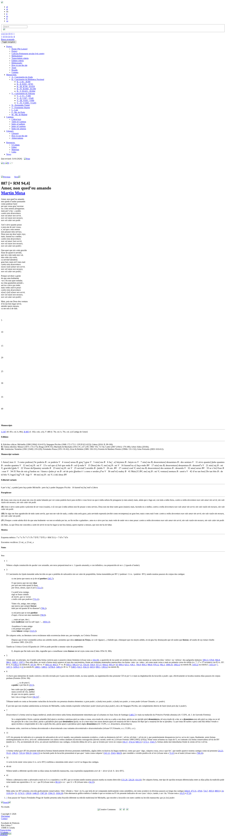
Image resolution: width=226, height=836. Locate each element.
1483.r (58, 667)
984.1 (8, 662)
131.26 (124, 780)
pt (7, 9)
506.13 (75, 665)
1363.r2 (104, 667)
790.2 (43, 608)
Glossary (15, 133)
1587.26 (43, 793)
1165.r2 (195, 665)
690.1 (98, 667)
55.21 (8, 753)
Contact (4, 818)
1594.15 (51, 793)
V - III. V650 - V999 (25, 100)
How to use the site (19, 65)
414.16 (138, 780)
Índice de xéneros (19, 129)
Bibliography (17, 63)
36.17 (125, 742)
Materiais (15, 149)
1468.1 (37, 667)
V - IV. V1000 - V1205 (26, 103)
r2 (22, 667)
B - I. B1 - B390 (23, 82)
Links (14, 152)
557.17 (98, 665)
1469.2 (44, 667)
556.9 (92, 665)
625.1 (127, 665)
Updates (15, 72)
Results (15, 70)
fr (7, 18)
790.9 (42, 615)
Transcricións (5, 830)
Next (16, 177)
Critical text (16, 119)
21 (81, 665)
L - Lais (15, 110)
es (7, 16)
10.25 (182, 793)
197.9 (32, 665)
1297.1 (22, 662)
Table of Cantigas (19, 122)
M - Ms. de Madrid (19, 115)
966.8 (217, 660)
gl (7, 7)
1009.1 (15, 662)
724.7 (205, 791)
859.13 (46, 622)
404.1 (55, 665)
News (8, 154)
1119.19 (9, 793)
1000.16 (169, 665)
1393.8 (28, 793)
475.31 (193, 791)
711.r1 (39, 588)
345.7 (50, 578)
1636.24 (59, 793)
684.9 (119, 753)
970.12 (156, 665)
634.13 (86, 667)
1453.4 (212, 665)
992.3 (162, 665)
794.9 (138, 665)
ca (7, 21)
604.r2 (105, 665)
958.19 (28, 753)
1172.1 (146, 742)
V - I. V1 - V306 (24, 96)
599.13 (205, 660)
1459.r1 (16, 667)
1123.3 (33, 631)
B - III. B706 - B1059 (26, 86)
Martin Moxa (13, 192)
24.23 (220, 751)
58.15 (35, 697)
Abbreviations (17, 138)
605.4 (111, 665)
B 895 (26, 432)
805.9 (211, 791)
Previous (6, 177)
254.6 (113, 753)
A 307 (3, 432)
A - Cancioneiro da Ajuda (22, 77)
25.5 (31, 685)
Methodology (17, 56)
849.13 (138, 742)
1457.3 (9, 667)
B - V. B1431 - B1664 (26, 91)
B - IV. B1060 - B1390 (26, 89)
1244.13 (35, 753)
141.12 (107, 753)
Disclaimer (5, 816)
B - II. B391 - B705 (25, 84)
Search (6, 802)
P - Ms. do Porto (18, 112)
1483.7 (132, 715)
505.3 (69, 665)
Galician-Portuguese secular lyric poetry (28, 53)
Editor (14, 147)
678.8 (211, 660)
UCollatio (16, 145)
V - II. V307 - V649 (25, 98)
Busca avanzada (7, 39)
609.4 (121, 665)
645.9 (92, 667)
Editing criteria (18, 60)
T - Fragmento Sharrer (21, 107)
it (6, 14)
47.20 (188, 793)
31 (16, 793)
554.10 (86, 665)
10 (117, 665)
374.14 (131, 742)
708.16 (200, 753)
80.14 (57, 782)
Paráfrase (4, 835)
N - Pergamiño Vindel (21, 105)
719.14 (22, 753)
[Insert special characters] (4, 29)
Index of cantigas (19, 126)
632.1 (79, 667)
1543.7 (153, 742)
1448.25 (35, 793)
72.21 (171, 753)
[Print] (27, 159)
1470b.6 (51, 667)
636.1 (132, 665)
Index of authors (18, 124)
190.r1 (16, 665)
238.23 (15, 753)
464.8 (187, 791)
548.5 (74, 667)
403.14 (49, 665)
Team (14, 68)
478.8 (199, 791)
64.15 (91, 782)
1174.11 (21, 793)
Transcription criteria (20, 58)
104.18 (95, 660)
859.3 (144, 665)
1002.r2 (177, 665)
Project (14, 51)
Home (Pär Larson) (19, 49)
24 (222, 791)
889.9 (217, 791)
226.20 (131, 780)
